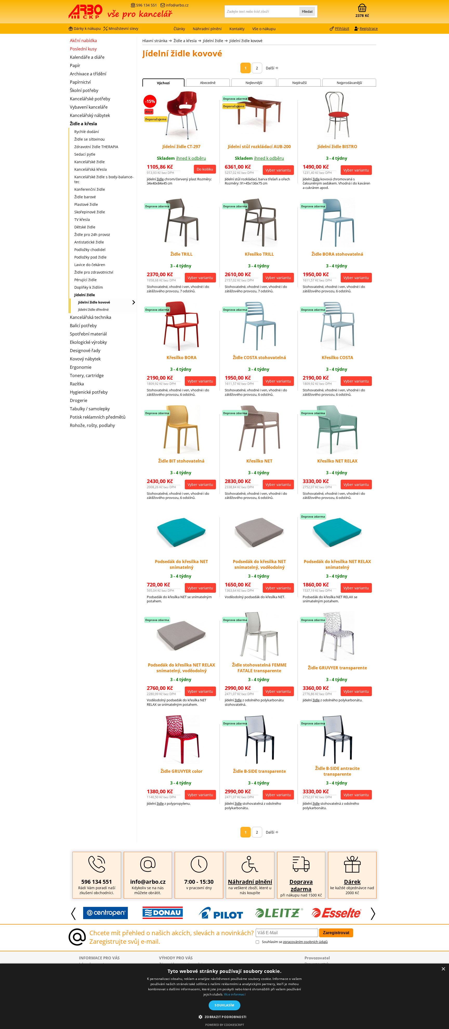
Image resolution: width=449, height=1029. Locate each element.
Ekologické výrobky (88, 342)
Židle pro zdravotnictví (93, 272)
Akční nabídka (83, 40)
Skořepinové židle (89, 211)
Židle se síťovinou (89, 139)
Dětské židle (84, 227)
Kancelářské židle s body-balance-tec (104, 179)
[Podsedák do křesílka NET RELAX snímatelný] (337, 546)
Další (270, 67)
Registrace (369, 28)
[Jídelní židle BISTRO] (337, 138)
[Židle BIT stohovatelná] (181, 453)
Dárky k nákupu (87, 28)
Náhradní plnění (250, 881)
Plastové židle (86, 204)
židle (160, 179)
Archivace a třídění (88, 74)
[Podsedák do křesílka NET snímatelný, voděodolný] (259, 546)
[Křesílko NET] (259, 453)
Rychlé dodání (86, 131)
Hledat (307, 11)
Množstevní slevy (123, 28)
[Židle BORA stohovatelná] (337, 246)
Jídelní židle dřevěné (93, 309)
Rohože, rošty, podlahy (92, 425)
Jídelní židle (213, 40)
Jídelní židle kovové (245, 40)
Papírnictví (80, 82)
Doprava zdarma (301, 885)
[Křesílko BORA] (181, 349)
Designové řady (85, 350)
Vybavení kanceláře (89, 107)
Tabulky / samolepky (90, 409)
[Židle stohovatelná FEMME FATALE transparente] (259, 659)
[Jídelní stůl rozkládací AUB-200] (259, 133)
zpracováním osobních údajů (305, 941)
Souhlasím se (295, 941)
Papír (75, 65)
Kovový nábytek (85, 359)
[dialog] (224, 996)
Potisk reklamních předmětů (98, 417)
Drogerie (78, 400)
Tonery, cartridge (87, 375)
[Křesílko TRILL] (259, 246)
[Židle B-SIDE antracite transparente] (337, 763)
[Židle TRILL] (181, 246)
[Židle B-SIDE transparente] (259, 763)
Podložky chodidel (89, 249)
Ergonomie (80, 367)
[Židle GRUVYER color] (181, 763)
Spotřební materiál (88, 334)
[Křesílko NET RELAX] (337, 453)
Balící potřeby (83, 325)
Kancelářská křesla (90, 169)
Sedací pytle (84, 154)
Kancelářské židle (89, 161)
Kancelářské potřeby (90, 99)
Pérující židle (85, 279)
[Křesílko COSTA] (337, 349)
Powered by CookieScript (224, 1025)
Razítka (77, 384)
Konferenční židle (89, 189)
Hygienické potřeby (89, 392)
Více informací (235, 994)
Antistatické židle (89, 242)
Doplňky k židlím (88, 287)
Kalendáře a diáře (87, 57)
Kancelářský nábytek (90, 115)
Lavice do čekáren (89, 264)
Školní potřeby (84, 90)
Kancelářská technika (90, 317)
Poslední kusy (83, 49)
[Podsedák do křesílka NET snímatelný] (181, 546)
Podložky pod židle (90, 257)
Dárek (352, 881)
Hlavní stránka (154, 40)
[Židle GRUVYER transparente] (337, 659)
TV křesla (82, 219)
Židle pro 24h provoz (92, 234)
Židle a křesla (185, 40)
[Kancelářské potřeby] (97, 13)
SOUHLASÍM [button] (224, 1005)
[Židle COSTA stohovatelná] (259, 349)
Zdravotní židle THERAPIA (96, 146)
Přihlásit (342, 28)
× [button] (443, 969)
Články (179, 28)
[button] (224, 1016)
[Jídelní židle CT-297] (181, 138)
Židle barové (85, 196)
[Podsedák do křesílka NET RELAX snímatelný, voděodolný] (181, 649)
